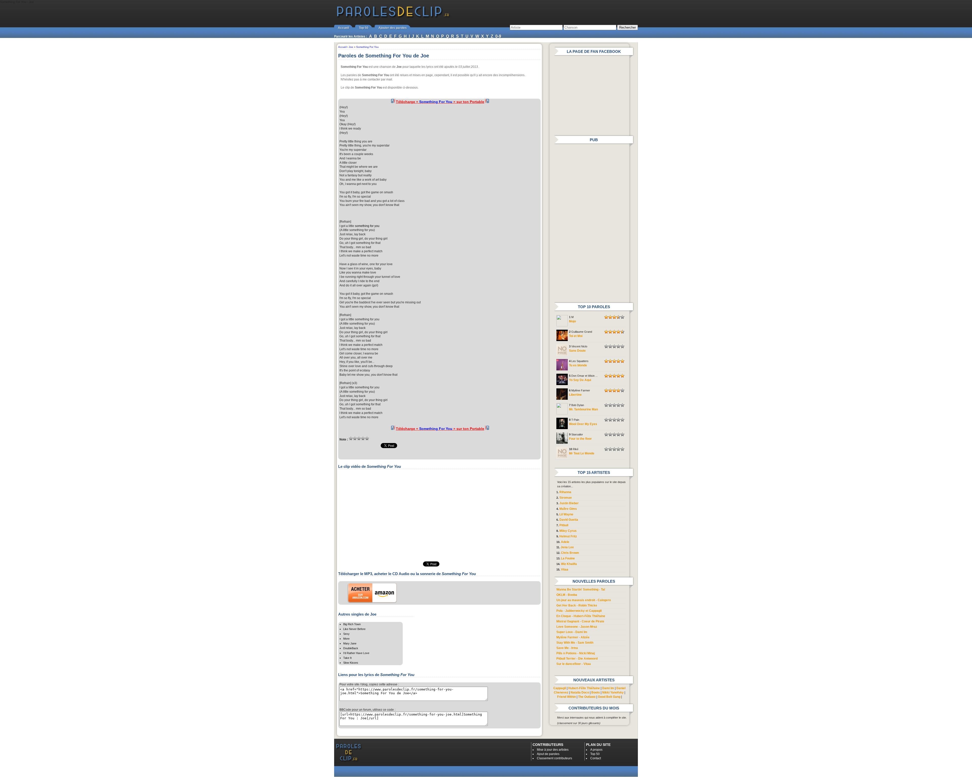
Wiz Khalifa (569, 564)
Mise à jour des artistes (553, 749)
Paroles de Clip (393, 17)
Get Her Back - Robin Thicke (576, 605)
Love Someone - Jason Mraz (576, 626)
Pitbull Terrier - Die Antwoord (577, 658)
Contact (595, 758)
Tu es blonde (578, 365)
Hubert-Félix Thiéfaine (584, 688)
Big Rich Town (352, 624)
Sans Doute (577, 350)
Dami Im (608, 688)
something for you (367, 226)
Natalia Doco (580, 692)
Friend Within (566, 697)
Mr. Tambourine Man (583, 409)
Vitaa (564, 569)
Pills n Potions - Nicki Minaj (575, 653)
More (346, 638)
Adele (565, 542)
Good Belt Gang (609, 697)
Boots (595, 692)
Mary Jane (349, 643)
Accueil (343, 28)
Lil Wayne (566, 514)
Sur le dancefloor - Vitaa (573, 664)
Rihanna (565, 492)
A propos (596, 749)
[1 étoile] (351, 438)
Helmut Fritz (568, 536)
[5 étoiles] (367, 438)
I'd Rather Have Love (356, 653)
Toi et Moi (575, 336)
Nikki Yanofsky (613, 692)
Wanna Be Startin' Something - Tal (580, 589)
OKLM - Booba (566, 595)
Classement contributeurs (554, 758)
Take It (347, 657)
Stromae (565, 497)
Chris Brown (570, 553)
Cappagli (559, 688)
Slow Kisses (350, 662)
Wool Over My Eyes (583, 424)
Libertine (575, 394)
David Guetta (568, 519)
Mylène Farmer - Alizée (573, 637)
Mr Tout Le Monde (581, 453)
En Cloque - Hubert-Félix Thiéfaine (580, 616)
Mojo (572, 321)
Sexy (346, 633)
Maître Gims (568, 509)
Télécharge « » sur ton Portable (440, 102)
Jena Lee (567, 547)
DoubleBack (350, 648)
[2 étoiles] (355, 438)
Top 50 (363, 28)
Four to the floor (580, 438)
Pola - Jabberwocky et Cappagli (579, 611)
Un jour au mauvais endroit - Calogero (583, 600)
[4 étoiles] (363, 438)
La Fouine (568, 558)
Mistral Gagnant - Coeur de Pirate (580, 621)
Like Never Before (354, 629)
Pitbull (563, 525)
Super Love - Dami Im (571, 632)
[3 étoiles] (359, 438)
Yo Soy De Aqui (580, 380)
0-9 (498, 36)
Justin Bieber (569, 503)
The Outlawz (587, 697)
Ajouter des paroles (392, 28)
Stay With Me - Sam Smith (574, 642)
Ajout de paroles (548, 754)
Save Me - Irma (567, 648)
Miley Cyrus (568, 531)
